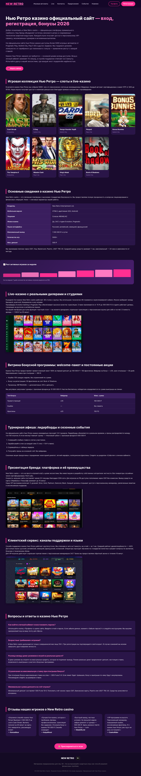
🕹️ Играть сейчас (14, 68)
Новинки (95, 4)
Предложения (73, 4)
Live (52, 4)
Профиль (114, 4)
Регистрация (128, 4)
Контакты (61, 4)
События (85, 4)
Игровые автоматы (41, 4)
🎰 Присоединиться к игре (70, 746)
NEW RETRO (15, 3)
